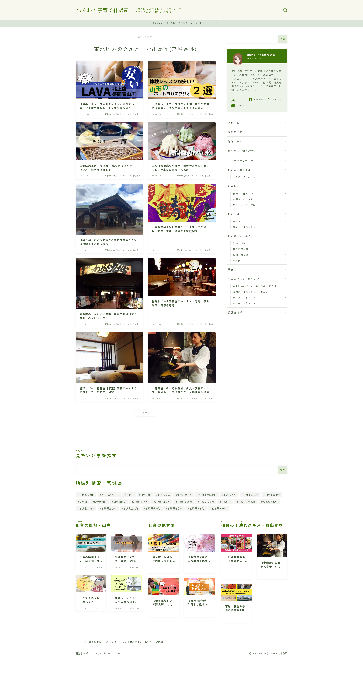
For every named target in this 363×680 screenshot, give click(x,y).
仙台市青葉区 (272, 494)
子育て (232, 269)
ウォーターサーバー (241, 160)
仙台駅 (83, 501)
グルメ (237, 221)
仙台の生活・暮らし (241, 236)
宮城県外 (226, 501)
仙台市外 (234, 214)
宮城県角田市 (219, 508)
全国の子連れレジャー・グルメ (250, 291)
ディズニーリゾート (244, 297)
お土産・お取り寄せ (244, 303)
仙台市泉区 (230, 494)
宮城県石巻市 (175, 508)
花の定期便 (235, 132)
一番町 (130, 494)
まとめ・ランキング (244, 177)
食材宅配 (234, 122)
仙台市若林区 (250, 494)
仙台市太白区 (184, 494)
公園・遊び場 (240, 254)
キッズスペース (110, 494)
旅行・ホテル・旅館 (244, 204)
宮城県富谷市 (109, 508)
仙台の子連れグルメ (241, 170)
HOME (79, 642)
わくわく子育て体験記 (102, 10)
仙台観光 (234, 186)
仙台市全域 (164, 494)
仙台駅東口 (120, 501)
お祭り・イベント (243, 199)
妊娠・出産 (235, 141)
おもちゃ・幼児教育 (241, 151)
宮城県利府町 (140, 501)
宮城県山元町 (130, 508)
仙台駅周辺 (100, 501)
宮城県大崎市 (86, 508)
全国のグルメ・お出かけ (244, 279)
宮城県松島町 (153, 508)
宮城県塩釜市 (206, 501)
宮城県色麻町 (197, 508)
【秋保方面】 (86, 494)
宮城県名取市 (184, 501)
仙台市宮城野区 (208, 494)
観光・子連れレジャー (245, 193)
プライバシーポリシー (107, 653)
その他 (237, 260)
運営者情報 (82, 653)
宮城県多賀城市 (247, 501)
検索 (282, 39)
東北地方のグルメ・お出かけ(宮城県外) (255, 286)
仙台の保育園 (240, 248)
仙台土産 (146, 494)
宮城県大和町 (270, 501)
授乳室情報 (235, 312)
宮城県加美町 (162, 501)
